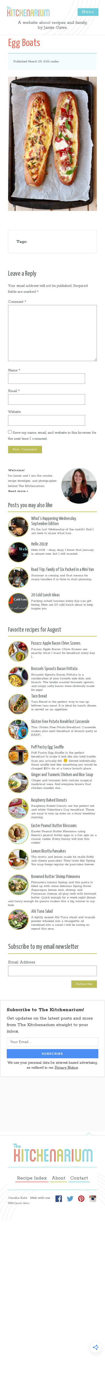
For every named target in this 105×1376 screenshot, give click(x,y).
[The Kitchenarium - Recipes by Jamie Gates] (28, 11)
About (58, 1178)
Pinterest (81, 1198)
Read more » (18, 491)
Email (14, 391)
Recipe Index (32, 1178)
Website (14, 412)
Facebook (58, 1198)
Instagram (92, 1198)
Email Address (21, 962)
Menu (88, 11)
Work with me (40, 1198)
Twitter (70, 1198)
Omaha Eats (17, 1198)
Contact (79, 1178)
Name (14, 370)
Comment (17, 302)
